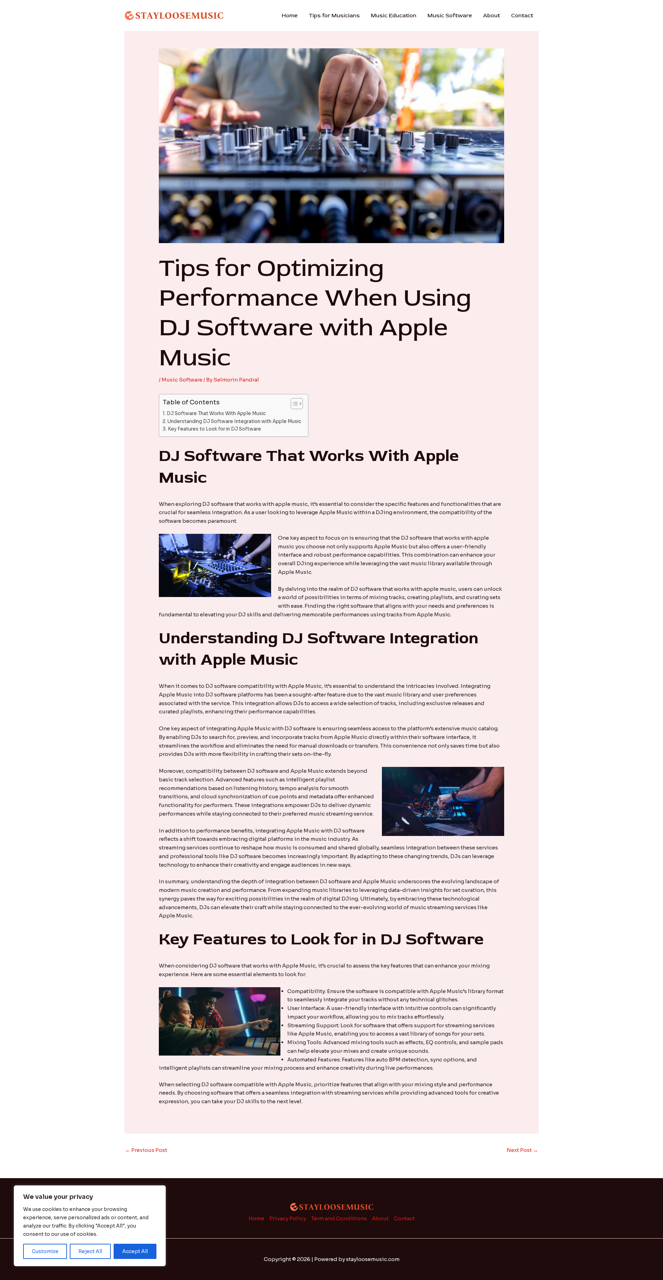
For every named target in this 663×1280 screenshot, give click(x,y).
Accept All (135, 1251)
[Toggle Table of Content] (293, 404)
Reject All (90, 1251)
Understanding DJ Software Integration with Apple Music (234, 421)
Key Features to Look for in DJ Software (214, 429)
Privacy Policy (287, 1218)
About (491, 15)
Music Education (393, 15)
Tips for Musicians (334, 15)
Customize (45, 1251)
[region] (90, 1225)
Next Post (522, 1150)
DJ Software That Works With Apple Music (216, 413)
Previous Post (146, 1150)
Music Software (449, 15)
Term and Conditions (339, 1218)
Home (290, 15)
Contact (522, 15)
